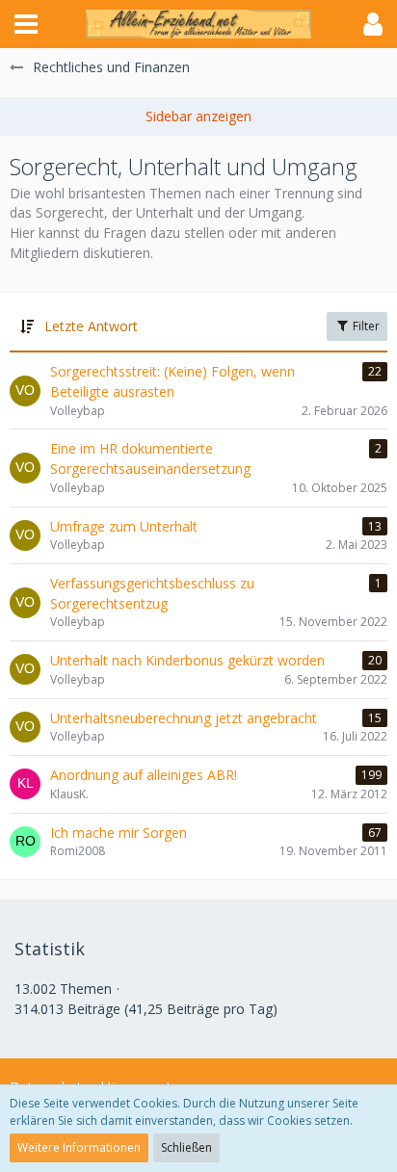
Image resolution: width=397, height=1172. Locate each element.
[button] (26, 24)
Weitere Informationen (79, 1147)
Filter (365, 326)
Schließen (186, 1147)
